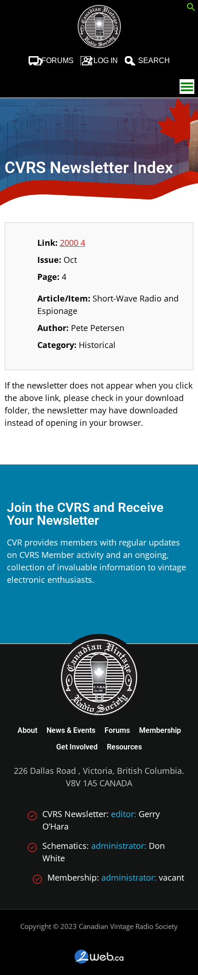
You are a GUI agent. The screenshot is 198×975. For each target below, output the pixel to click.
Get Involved (77, 747)
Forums (57, 60)
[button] (191, 8)
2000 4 (72, 242)
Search (154, 60)
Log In (105, 60)
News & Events (71, 730)
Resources (124, 747)
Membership (160, 730)
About (27, 730)
